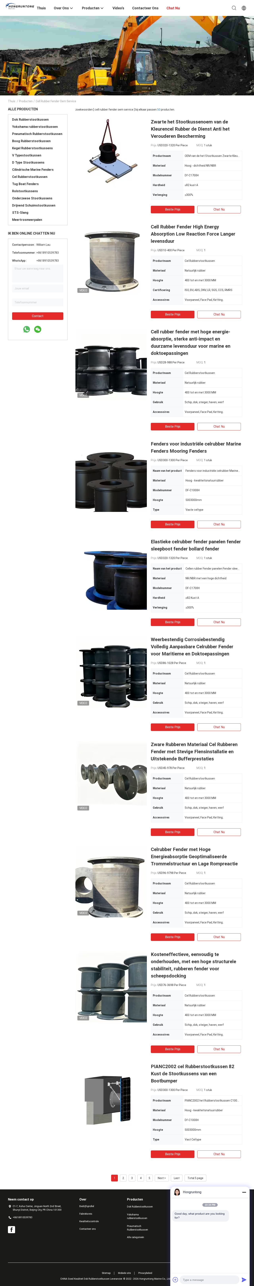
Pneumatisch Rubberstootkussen (37, 134)
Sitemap (106, 1273)
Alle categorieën (135, 1237)
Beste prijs (172, 209)
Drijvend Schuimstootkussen (33, 205)
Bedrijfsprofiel (86, 1206)
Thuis (11, 101)
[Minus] (244, 1192)
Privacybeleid (145, 1273)
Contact (37, 316)
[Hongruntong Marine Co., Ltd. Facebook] (11, 1229)
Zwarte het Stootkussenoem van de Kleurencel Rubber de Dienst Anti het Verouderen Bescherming (190, 129)
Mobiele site (124, 1273)
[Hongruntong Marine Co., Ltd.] (20, 6)
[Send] (244, 1279)
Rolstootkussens (25, 191)
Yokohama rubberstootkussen (35, 127)
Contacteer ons (87, 1229)
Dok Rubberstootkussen (30, 119)
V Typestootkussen (26, 155)
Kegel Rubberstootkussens (32, 148)
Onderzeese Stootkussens (32, 198)
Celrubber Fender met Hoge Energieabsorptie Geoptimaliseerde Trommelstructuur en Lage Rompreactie (194, 857)
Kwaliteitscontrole (89, 1221)
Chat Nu (219, 209)
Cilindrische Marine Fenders (33, 170)
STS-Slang (20, 212)
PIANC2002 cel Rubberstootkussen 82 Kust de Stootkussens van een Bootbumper (192, 1074)
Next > (162, 1178)
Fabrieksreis (85, 1213)
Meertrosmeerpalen (27, 220)
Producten (26, 101)
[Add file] (175, 1279)
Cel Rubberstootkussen (29, 177)
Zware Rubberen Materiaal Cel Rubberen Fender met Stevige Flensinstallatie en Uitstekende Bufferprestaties (194, 752)
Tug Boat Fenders (25, 184)
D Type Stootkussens (28, 162)
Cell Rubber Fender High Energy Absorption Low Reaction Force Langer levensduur (193, 234)
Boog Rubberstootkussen (31, 141)
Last (177, 1178)
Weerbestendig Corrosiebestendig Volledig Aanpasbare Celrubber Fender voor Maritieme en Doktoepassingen (192, 647)
